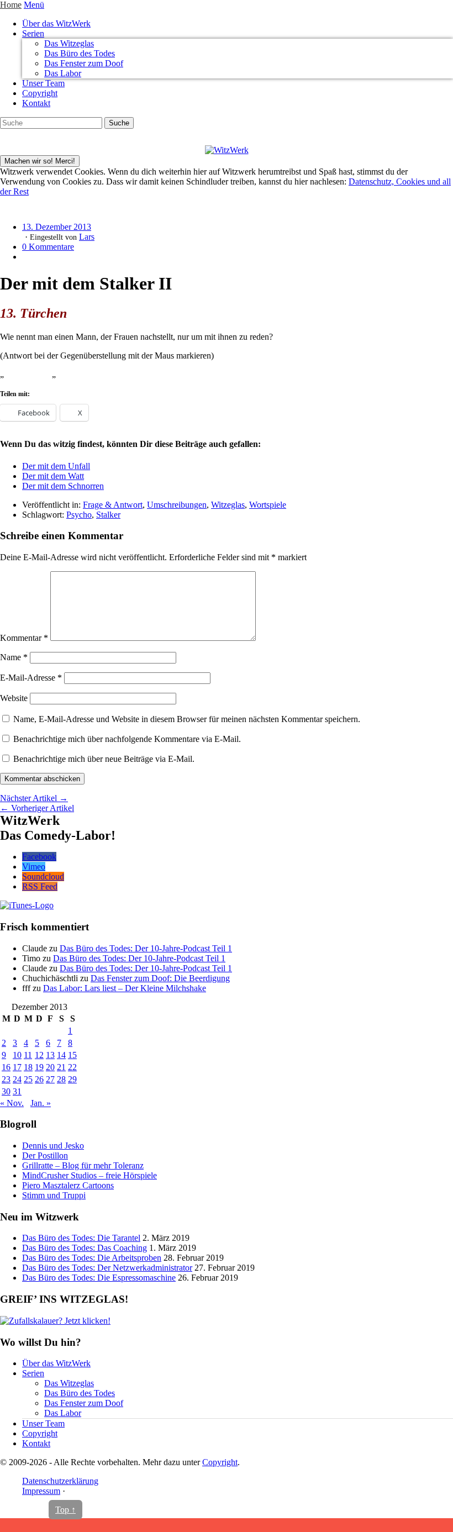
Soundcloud (43, 876)
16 (6, 1067)
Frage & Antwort (113, 504)
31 (17, 1091)
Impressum (41, 1491)
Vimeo (33, 866)
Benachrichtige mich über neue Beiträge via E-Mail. (103, 759)
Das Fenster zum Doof (83, 63)
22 (72, 1067)
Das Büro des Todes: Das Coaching (84, 1247)
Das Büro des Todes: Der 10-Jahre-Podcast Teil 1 (146, 948)
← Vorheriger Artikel (37, 808)
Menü (34, 4)
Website (14, 698)
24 (17, 1079)
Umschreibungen (177, 504)
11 (28, 1055)
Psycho (79, 514)
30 (6, 1091)
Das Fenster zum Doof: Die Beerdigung (160, 978)
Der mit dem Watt (53, 476)
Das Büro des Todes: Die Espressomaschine (99, 1277)
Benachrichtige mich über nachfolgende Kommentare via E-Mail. (127, 739)
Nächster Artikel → (34, 798)
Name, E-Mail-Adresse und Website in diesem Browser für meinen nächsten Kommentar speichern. (186, 719)
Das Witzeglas (69, 43)
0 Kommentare (48, 246)
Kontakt (36, 103)
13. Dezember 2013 (56, 226)
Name (14, 657)
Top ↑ (65, 1509)
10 (17, 1055)
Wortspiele (267, 504)
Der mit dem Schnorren (63, 486)
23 (6, 1079)
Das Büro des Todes (79, 53)
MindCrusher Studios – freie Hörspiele (89, 1175)
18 (28, 1067)
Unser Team (43, 83)
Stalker (108, 514)
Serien (33, 33)
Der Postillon (45, 1155)
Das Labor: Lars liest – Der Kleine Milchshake (124, 988)
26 (39, 1079)
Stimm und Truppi (54, 1195)
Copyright (39, 93)
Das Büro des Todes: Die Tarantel (81, 1238)
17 (17, 1067)
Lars (86, 236)
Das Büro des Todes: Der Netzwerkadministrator (107, 1267)
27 (50, 1079)
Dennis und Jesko (53, 1145)
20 (50, 1067)
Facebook (39, 856)
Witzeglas (228, 504)
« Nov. (12, 1103)
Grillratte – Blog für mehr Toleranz (83, 1165)
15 (72, 1055)
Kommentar (24, 638)
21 (61, 1067)
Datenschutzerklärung (60, 1481)
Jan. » (40, 1103)
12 (39, 1055)
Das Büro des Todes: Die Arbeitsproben (91, 1257)
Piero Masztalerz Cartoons (68, 1185)
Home (11, 4)
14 (61, 1055)
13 (50, 1055)
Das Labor (62, 73)
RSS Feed (39, 886)
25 (28, 1079)
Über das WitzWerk (56, 23)
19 (39, 1067)
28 (61, 1079)
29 (72, 1079)
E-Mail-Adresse (31, 677)
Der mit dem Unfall (56, 466)
